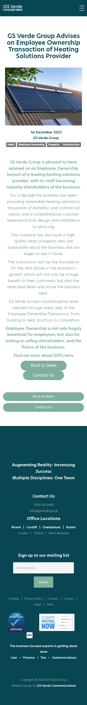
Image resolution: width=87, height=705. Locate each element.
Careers (69, 599)
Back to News (43, 396)
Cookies (13, 599)
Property (54, 144)
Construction (71, 144)
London (23, 533)
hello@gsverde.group (43, 511)
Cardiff (32, 527)
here (69, 355)
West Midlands (59, 533)
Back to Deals (43, 365)
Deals (10, 144)
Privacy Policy (33, 599)
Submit (43, 582)
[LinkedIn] (36, 449)
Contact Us (43, 375)
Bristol (16, 527)
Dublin (71, 527)
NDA (50, 605)
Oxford (38, 533)
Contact (53, 599)
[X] (21, 449)
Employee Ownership (31, 144)
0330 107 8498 (44, 505)
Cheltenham (51, 527)
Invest (38, 605)
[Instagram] (51, 449)
